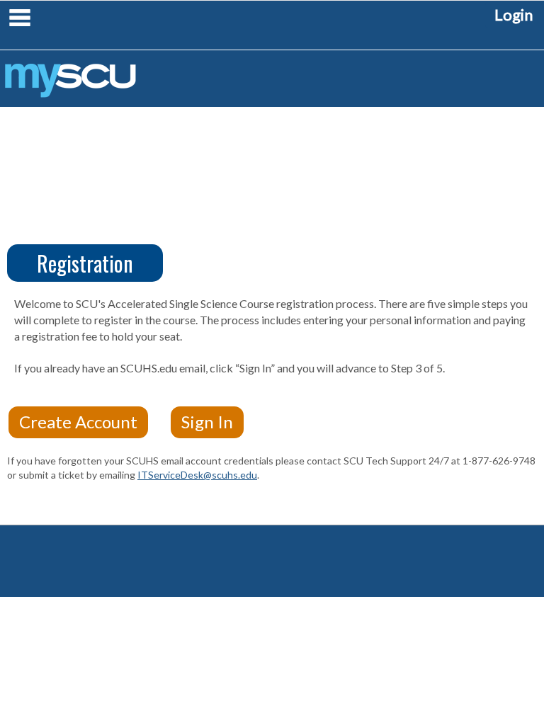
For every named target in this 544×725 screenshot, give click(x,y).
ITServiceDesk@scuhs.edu (197, 475)
